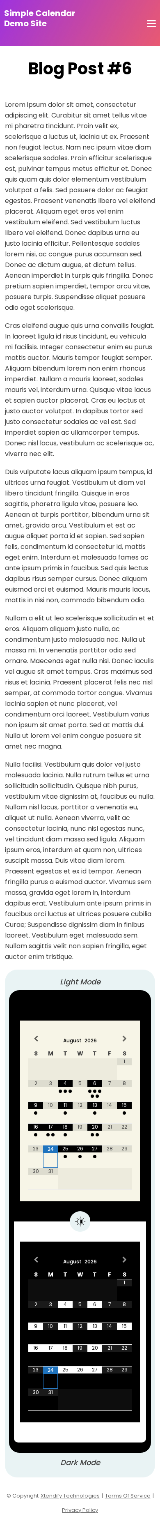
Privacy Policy (80, 1510)
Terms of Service (128, 1496)
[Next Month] (124, 1038)
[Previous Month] (35, 1038)
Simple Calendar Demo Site (39, 18)
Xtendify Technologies (70, 1496)
